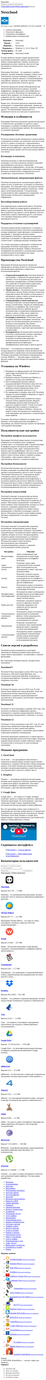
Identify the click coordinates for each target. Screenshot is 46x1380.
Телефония (10, 1211)
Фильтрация (10, 1218)
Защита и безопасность (15, 1222)
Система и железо (13, 1224)
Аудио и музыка (12, 1230)
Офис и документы (13, 1237)
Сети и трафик (11, 1239)
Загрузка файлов (12, 1195)
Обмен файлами (21, 6)
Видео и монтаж (12, 1228)
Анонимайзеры (12, 1184)
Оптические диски (13, 1235)
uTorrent (4, 1166)
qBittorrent (5, 1066)
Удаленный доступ (13, 1214)
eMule (3, 1114)
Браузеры (9, 1186)
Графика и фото (12, 1226)
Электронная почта (13, 1220)
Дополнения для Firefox (15, 1190)
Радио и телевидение (14, 1209)
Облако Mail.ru (7, 913)
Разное (8, 1249)
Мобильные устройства (15, 1245)
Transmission (6, 965)
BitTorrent (5, 1140)
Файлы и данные (12, 1233)
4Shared (4, 1090)
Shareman (5, 887)
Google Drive (6, 1040)
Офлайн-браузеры (13, 1207)
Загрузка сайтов (12, 1193)
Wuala (3, 939)
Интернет (11, 6)
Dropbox (4, 991)
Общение (9, 1205)
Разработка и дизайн (14, 1247)
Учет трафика (11, 1216)
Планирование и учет (14, 1241)
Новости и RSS (12, 1201)
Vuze (3, 1014)
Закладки (9, 1197)
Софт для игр (11, 1243)
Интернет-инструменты (15, 1199)
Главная (4, 6)
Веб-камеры (10, 1188)
